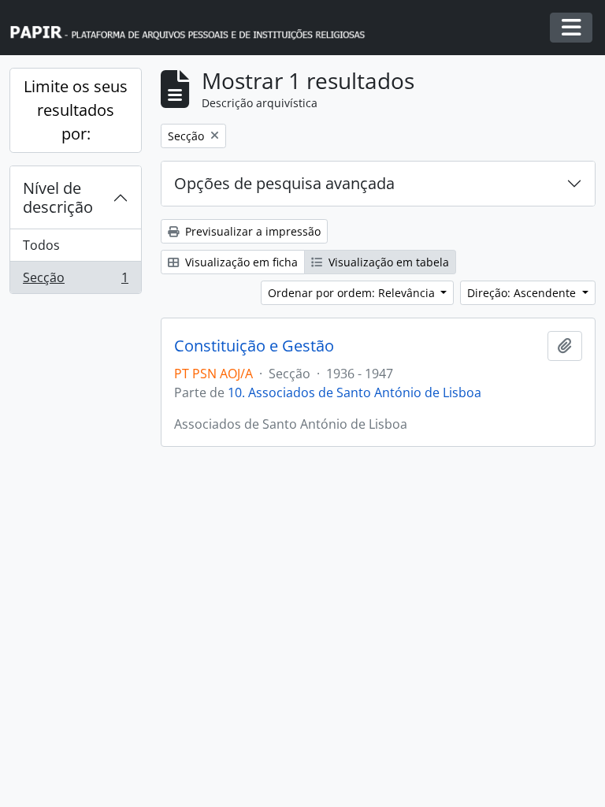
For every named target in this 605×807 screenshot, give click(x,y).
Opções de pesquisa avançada (284, 183)
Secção (75, 281)
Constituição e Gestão (254, 346)
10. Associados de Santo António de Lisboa (354, 392)
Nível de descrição (58, 197)
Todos (41, 245)
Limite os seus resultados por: (76, 110)
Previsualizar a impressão (251, 231)
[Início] (194, 28)
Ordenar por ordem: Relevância (353, 292)
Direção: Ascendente (523, 292)
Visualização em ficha (240, 262)
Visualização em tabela (387, 262)
